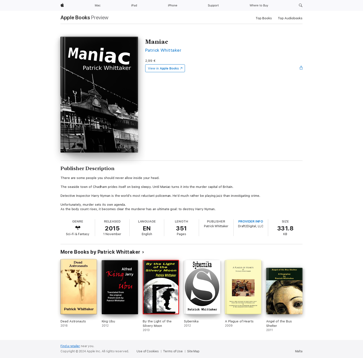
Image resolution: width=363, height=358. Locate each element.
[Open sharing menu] (301, 68)
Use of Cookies (148, 351)
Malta (298, 351)
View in (163, 68)
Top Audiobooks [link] (290, 18)
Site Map (193, 351)
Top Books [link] (264, 18)
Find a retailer (70, 346)
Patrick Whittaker (163, 50)
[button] (300, 5)
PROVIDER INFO (250, 221)
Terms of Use (173, 351)
